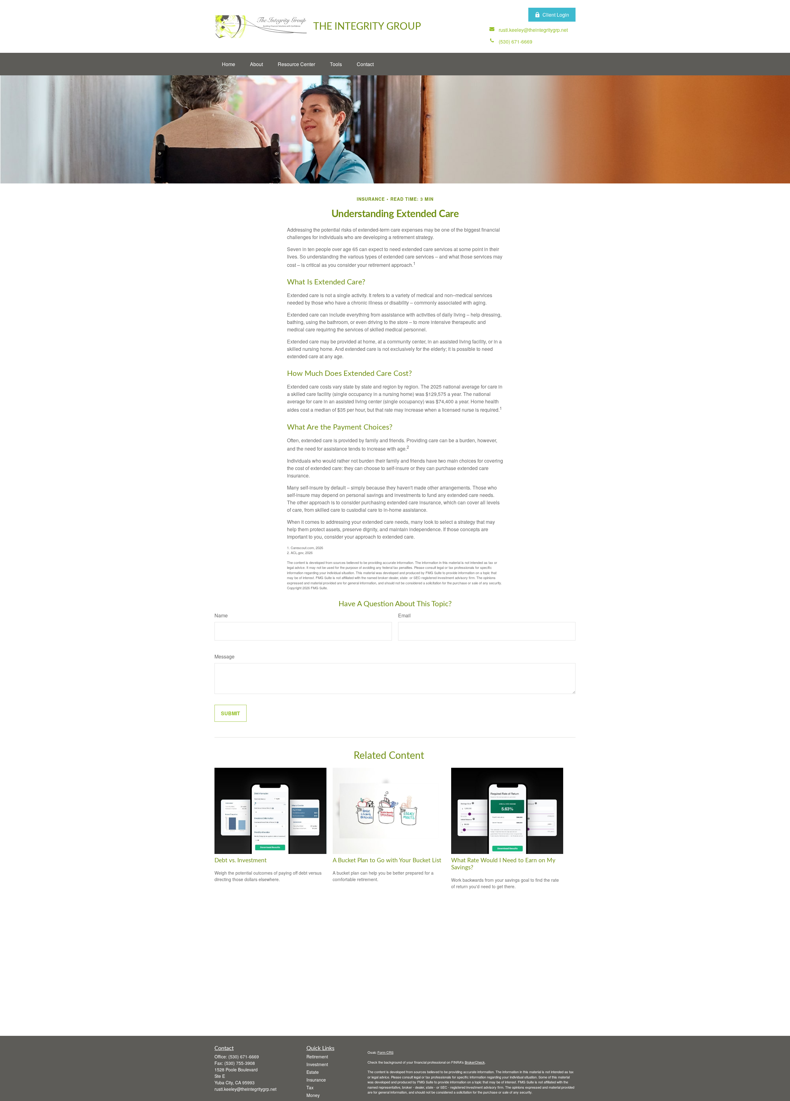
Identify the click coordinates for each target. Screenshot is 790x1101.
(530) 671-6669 (243, 1056)
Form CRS (385, 1052)
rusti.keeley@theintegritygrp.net (245, 1089)
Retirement (317, 1056)
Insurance (316, 1080)
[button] (228, 64)
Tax (310, 1087)
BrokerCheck (475, 1062)
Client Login (556, 14)
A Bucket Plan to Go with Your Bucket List (387, 861)
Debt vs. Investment (240, 861)
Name (221, 615)
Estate (312, 1072)
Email (404, 615)
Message (224, 656)
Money (313, 1095)
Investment (317, 1064)
